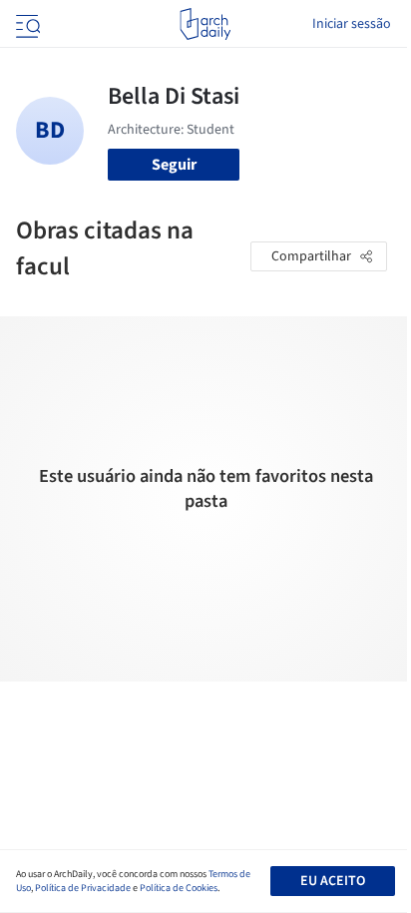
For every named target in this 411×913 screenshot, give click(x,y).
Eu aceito (332, 881)
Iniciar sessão (351, 24)
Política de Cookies (178, 888)
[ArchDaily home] (205, 24)
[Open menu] (26, 24)
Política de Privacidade (83, 888)
